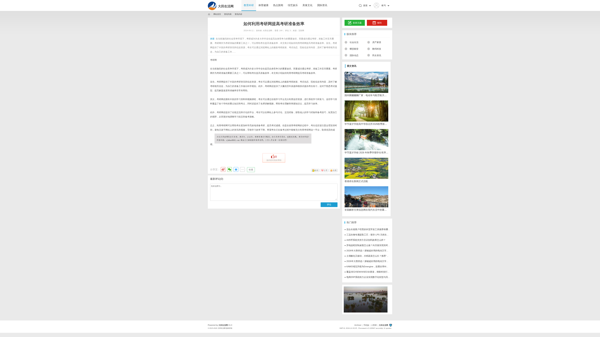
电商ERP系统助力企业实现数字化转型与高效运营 (370, 277)
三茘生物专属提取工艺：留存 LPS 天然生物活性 (369, 234)
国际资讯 (322, 5)
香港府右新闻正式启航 (356, 181)
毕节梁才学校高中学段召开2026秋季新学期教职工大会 (366, 124)
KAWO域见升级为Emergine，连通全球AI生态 (368, 266)
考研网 (213, 60)
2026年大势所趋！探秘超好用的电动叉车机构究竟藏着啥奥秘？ (376, 250)
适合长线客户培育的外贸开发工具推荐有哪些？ (368, 229)
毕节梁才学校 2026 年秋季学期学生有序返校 (366, 152)
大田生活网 (226, 6)
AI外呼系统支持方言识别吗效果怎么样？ (365, 240)
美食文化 (307, 5)
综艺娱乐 (293, 5)
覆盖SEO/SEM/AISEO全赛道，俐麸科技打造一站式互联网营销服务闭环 (380, 272)
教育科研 (249, 5)
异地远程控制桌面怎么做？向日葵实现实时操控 (368, 245)
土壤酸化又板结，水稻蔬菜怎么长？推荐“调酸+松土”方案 (373, 256)
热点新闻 (278, 5)
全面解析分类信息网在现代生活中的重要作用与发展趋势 (366, 209)
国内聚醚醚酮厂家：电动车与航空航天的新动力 (366, 95)
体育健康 (263, 5)
